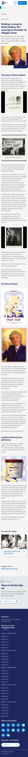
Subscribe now (8, 601)
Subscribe (6, 745)
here (22, 431)
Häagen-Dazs (9, 569)
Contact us (4, 619)
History (10, 566)
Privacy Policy (5, 753)
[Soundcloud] (3, 730)
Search (15, 3)
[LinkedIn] (13, 725)
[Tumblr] (18, 730)
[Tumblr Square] (23, 730)
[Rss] (8, 730)
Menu (20, 3)
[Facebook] (3, 725)
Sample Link (4, 636)
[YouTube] (23, 725)
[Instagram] (8, 725)
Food (16, 569)
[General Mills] (5, 3)
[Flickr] (13, 730)
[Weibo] (3, 735)
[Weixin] (8, 735)
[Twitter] (18, 725)
